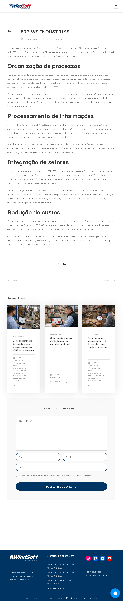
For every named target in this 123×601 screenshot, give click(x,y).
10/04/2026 (93, 334)
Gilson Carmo (31, 39)
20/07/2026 (18, 336)
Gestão (49, 39)
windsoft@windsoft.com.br (97, 575)
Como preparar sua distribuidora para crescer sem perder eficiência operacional (23, 345)
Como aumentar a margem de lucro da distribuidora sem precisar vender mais (98, 342)
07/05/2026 (55, 334)
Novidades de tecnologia (19, 379)
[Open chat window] (115, 593)
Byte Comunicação (88, 598)
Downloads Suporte (55, 588)
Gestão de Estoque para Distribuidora (21, 373)
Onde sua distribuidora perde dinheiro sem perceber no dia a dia (61, 341)
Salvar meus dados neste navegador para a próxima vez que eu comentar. (56, 475)
